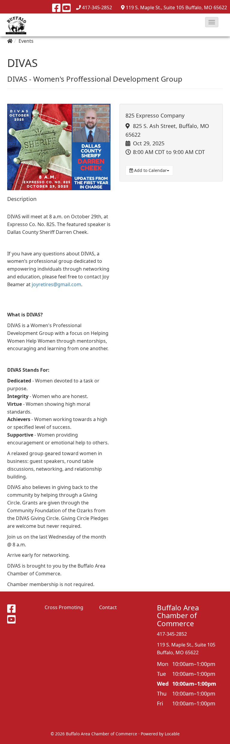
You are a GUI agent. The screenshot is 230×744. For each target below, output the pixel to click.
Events (26, 41)
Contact (108, 607)
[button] (211, 22)
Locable (172, 734)
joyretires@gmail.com (56, 284)
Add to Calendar (150, 170)
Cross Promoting (64, 607)
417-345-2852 (97, 7)
